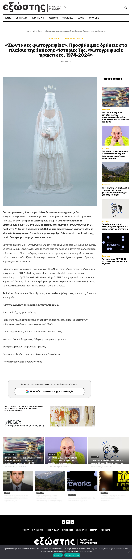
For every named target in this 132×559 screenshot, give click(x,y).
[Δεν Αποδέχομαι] (128, 552)
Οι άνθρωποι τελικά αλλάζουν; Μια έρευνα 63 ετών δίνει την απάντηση (115, 226)
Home (28, 31)
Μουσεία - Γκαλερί (74, 38)
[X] (72, 522)
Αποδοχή (58, 555)
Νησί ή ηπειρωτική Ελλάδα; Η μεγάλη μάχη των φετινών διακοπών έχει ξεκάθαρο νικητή (115, 191)
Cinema (7, 492)
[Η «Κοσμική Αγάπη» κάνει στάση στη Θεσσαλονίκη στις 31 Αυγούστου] (114, 481)
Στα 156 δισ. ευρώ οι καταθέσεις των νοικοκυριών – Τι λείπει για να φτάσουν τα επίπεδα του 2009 (115, 117)
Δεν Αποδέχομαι (72, 555)
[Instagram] (68, 522)
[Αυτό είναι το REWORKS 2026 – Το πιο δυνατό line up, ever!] (115, 243)
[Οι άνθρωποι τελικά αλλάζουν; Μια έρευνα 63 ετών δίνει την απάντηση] (115, 209)
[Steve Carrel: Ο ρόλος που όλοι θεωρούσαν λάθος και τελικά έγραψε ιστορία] (18, 481)
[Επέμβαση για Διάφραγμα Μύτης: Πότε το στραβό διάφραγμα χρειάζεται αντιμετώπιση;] (115, 136)
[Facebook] (63, 522)
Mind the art (38, 31)
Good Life (105, 148)
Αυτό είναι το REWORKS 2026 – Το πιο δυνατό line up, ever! (114, 261)
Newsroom (106, 109)
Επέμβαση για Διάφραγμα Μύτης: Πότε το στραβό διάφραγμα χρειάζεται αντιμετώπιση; (115, 154)
